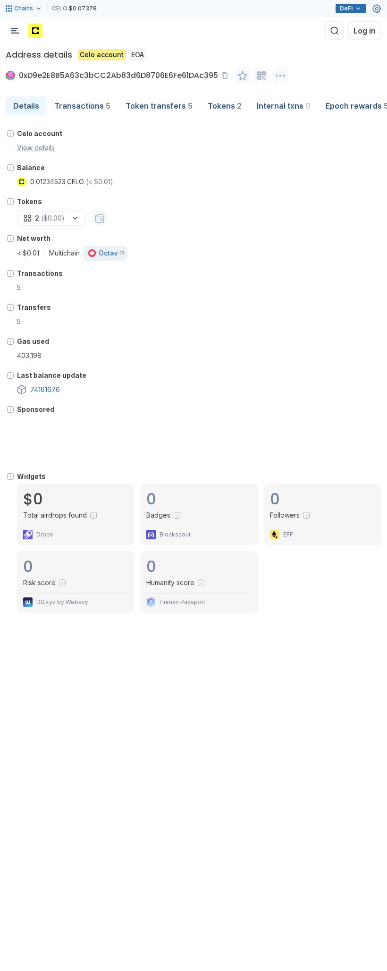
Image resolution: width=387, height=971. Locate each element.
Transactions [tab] (82, 106)
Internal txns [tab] (284, 106)
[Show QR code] (261, 75)
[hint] (10, 133)
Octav (108, 253)
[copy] (226, 75)
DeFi (346, 8)
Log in (364, 30)
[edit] (242, 75)
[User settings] (376, 8)
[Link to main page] (35, 31)
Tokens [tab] (225, 106)
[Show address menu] (280, 75)
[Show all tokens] (99, 218)
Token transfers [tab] (159, 106)
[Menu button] (15, 30)
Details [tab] (26, 106)
